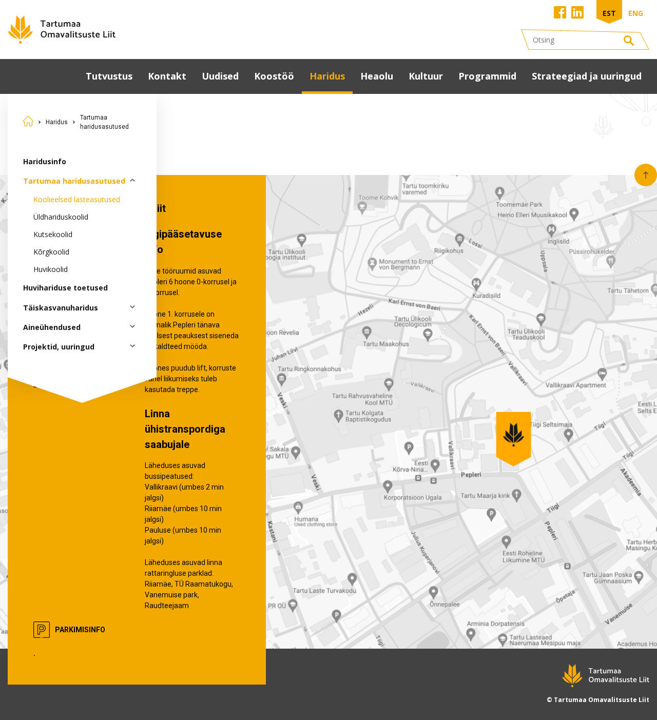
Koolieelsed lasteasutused (76, 199)
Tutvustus (109, 76)
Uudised (220, 76)
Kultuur (426, 76)
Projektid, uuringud (58, 347)
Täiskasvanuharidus (60, 308)
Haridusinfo (44, 161)
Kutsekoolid (52, 234)
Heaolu (376, 76)
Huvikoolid (50, 269)
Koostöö (274, 76)
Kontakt (167, 76)
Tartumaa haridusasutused (104, 122)
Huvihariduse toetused (65, 288)
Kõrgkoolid (51, 252)
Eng (635, 13)
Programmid (487, 76)
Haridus (327, 76)
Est (609, 13)
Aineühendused (52, 327)
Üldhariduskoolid (60, 217)
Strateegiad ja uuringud (587, 76)
